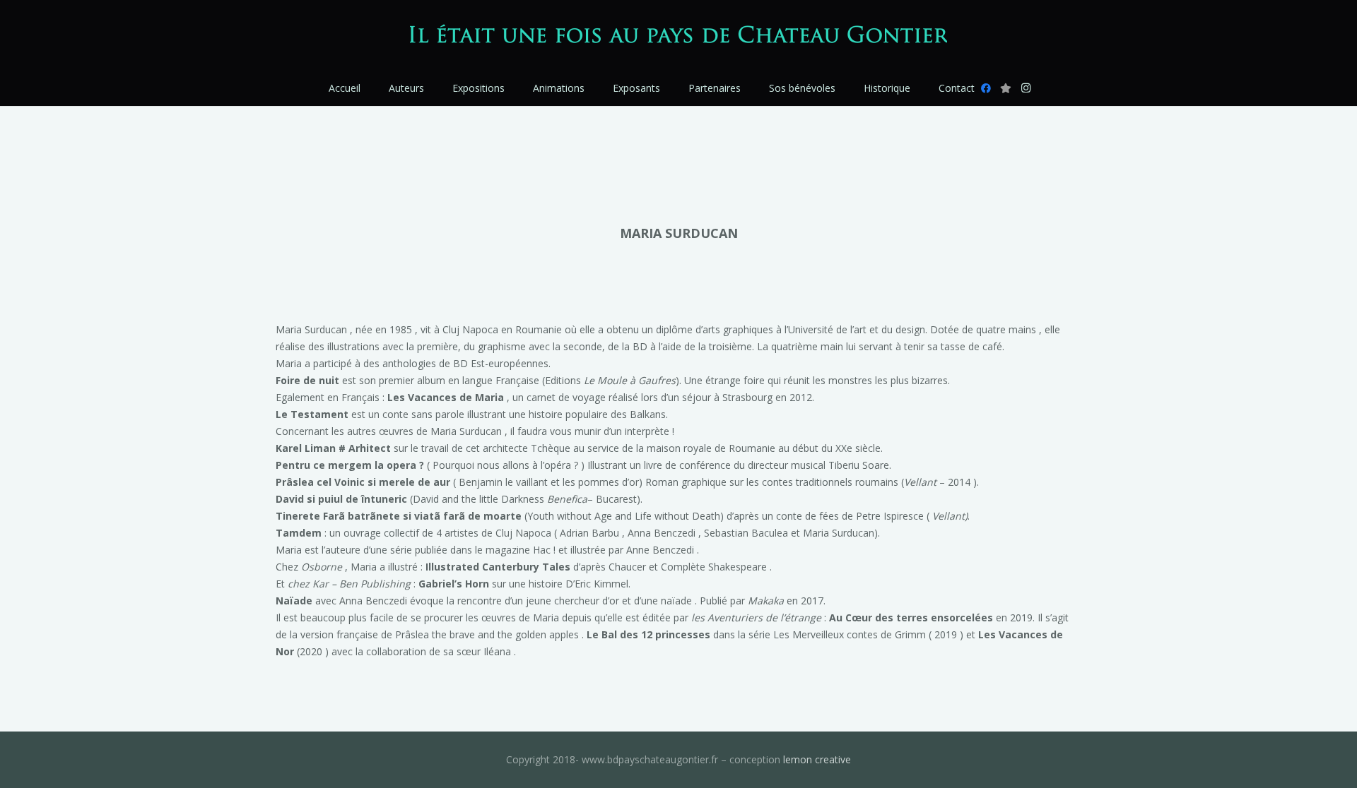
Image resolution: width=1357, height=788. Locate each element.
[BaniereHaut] (679, 35)
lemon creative (817, 759)
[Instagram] (1025, 88)
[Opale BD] (1006, 88)
